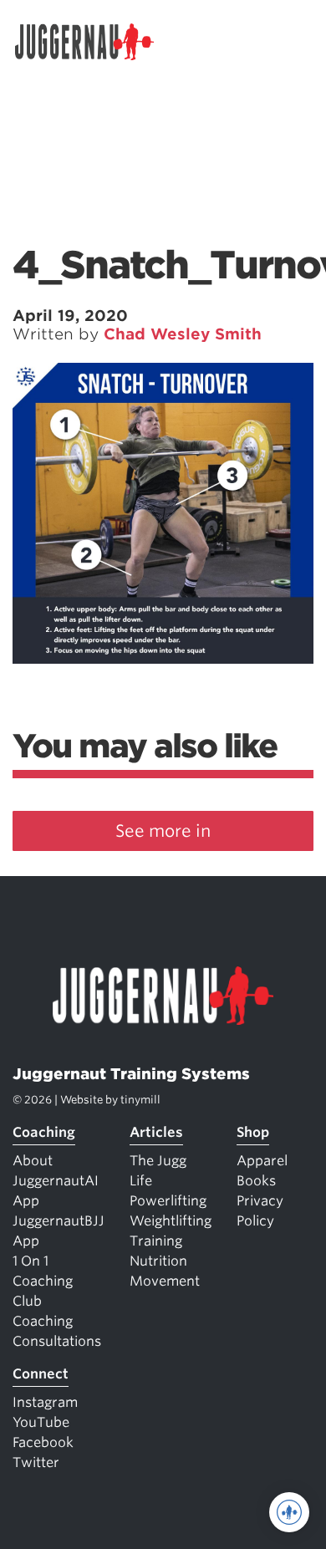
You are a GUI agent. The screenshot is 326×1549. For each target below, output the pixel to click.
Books (256, 1181)
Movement (165, 1281)
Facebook (43, 1442)
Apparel (262, 1161)
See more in (163, 831)
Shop (253, 1132)
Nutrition (158, 1261)
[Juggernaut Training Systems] (92, 42)
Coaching (44, 1132)
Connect (41, 1374)
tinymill (140, 1099)
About (33, 1161)
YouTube (41, 1422)
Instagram (45, 1402)
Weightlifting (170, 1221)
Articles (156, 1132)
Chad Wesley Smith (183, 334)
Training (156, 1241)
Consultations (57, 1341)
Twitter (36, 1462)
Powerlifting (168, 1201)
